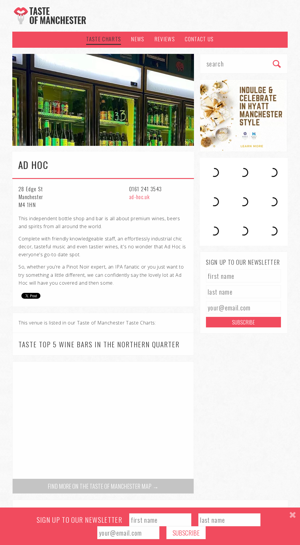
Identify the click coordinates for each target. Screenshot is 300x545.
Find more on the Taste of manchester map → (103, 486)
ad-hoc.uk (139, 197)
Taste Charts (103, 39)
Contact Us (199, 39)
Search (277, 64)
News (137, 39)
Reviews (164, 39)
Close (292, 515)
